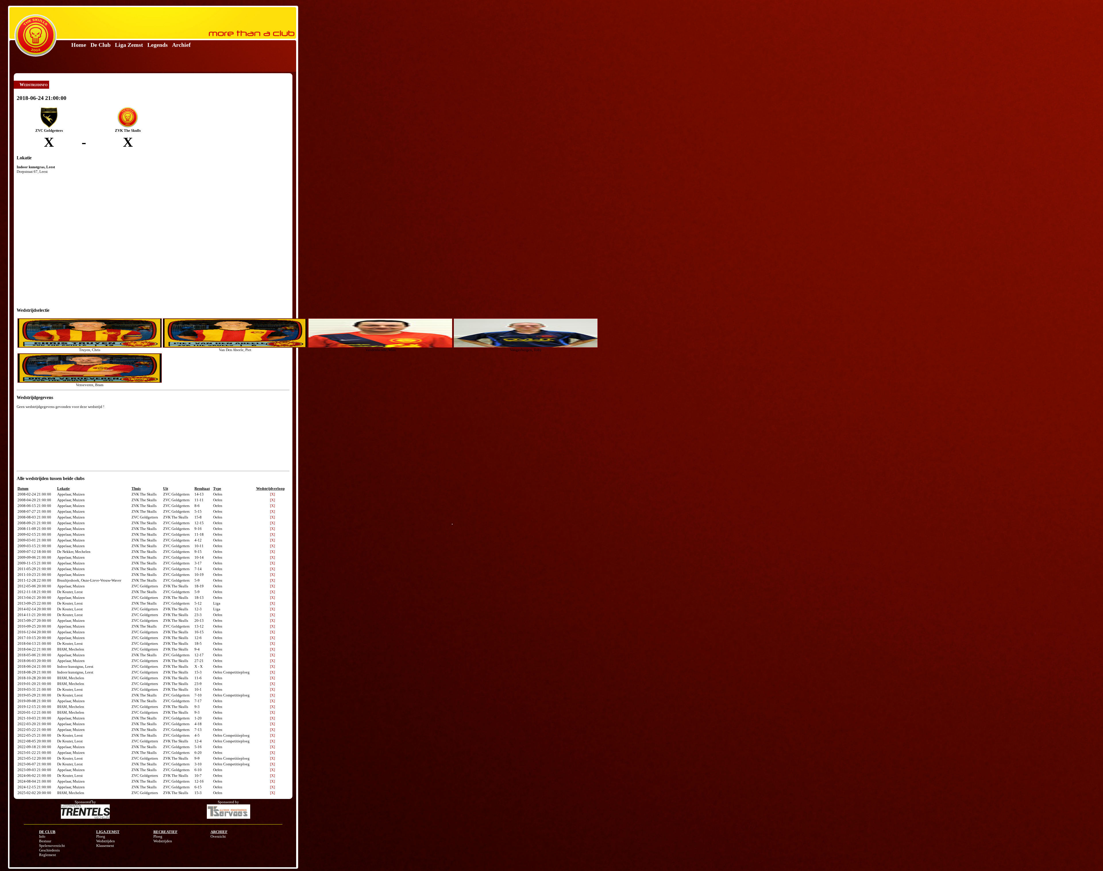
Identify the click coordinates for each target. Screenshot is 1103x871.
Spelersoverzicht (52, 845)
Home (78, 45)
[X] (272, 494)
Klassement (105, 845)
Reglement (47, 855)
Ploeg (100, 836)
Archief (181, 45)
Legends (157, 45)
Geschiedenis (49, 850)
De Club (100, 45)
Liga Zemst (129, 45)
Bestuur (45, 841)
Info (42, 836)
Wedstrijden (105, 841)
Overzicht (218, 836)
